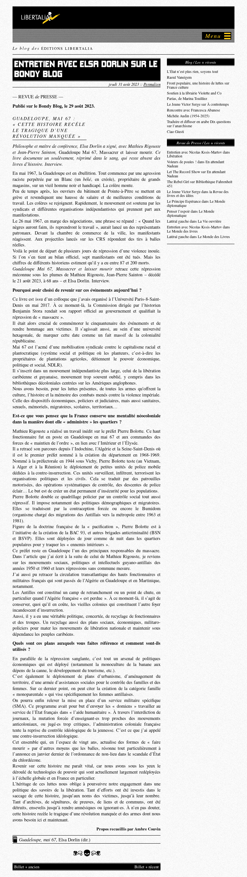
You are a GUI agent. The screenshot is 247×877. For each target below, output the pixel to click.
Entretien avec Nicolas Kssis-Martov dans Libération (198, 154)
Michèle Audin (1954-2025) (188, 115)
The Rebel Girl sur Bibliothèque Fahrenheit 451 (199, 183)
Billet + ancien (26, 867)
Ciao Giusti (175, 131)
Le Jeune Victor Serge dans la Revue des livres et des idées (198, 193)
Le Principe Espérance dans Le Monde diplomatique (196, 203)
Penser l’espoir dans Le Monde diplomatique (190, 213)
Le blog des (53, 48)
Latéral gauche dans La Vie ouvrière (194, 221)
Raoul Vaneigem (179, 77)
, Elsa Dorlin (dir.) (54, 840)
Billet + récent (146, 867)
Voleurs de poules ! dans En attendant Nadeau (195, 163)
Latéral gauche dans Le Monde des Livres (198, 236)
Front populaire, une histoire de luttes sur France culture (198, 85)
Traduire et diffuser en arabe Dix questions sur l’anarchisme (199, 123)
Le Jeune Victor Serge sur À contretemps (198, 104)
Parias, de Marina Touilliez (187, 98)
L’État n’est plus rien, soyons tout (192, 71)
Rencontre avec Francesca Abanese (193, 110)
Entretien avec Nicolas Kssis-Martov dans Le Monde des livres (198, 229)
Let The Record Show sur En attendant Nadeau (196, 173)
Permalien (151, 84)
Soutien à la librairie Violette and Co (194, 93)
